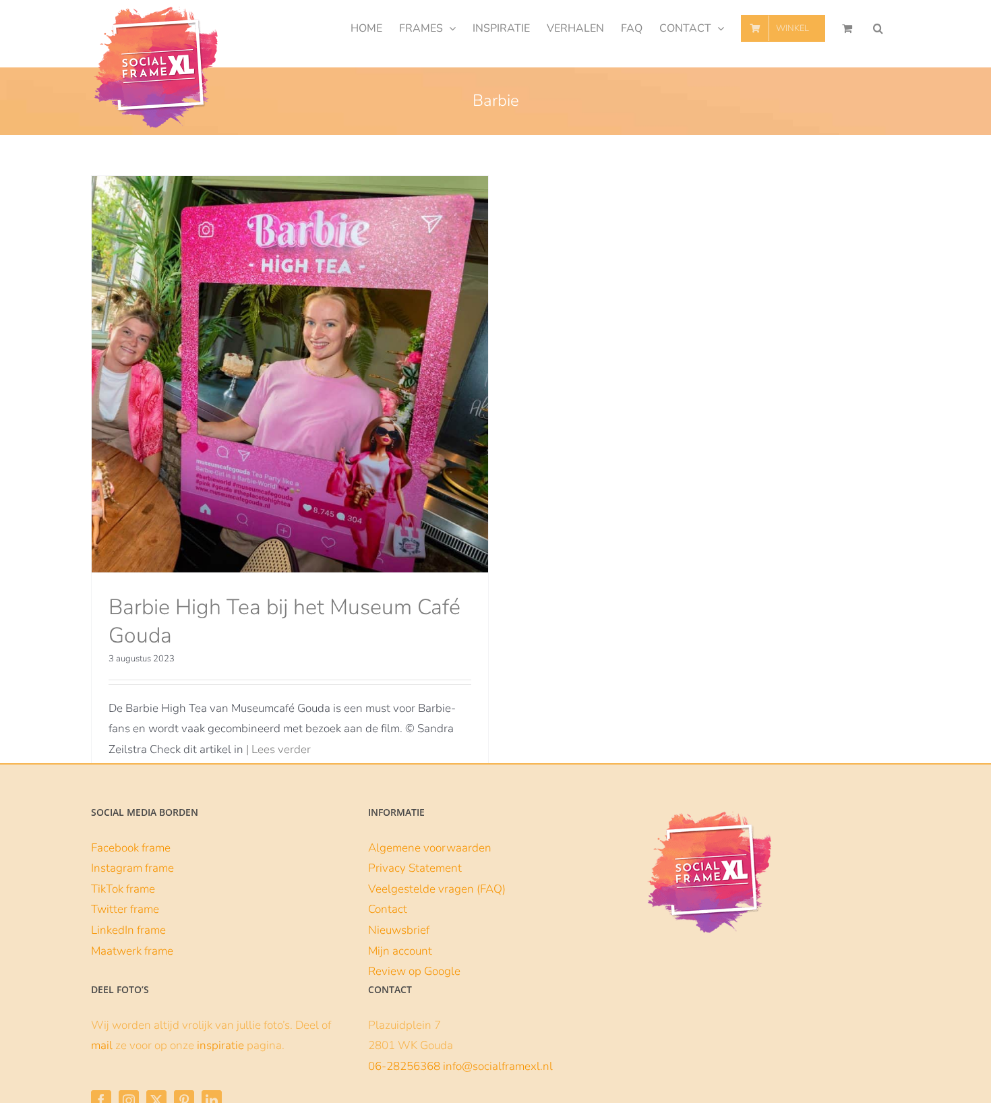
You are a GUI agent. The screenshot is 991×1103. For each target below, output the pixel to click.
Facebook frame (131, 848)
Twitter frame (125, 909)
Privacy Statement (415, 868)
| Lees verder (278, 749)
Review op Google (414, 971)
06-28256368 (404, 1066)
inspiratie (220, 1045)
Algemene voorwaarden (429, 848)
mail (102, 1045)
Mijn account (400, 951)
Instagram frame (132, 868)
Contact (387, 909)
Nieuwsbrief (398, 930)
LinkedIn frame (128, 930)
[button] (878, 28)
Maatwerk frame (132, 951)
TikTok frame (123, 889)
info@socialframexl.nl (498, 1066)
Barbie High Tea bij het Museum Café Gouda (284, 621)
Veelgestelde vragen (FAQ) (437, 889)
